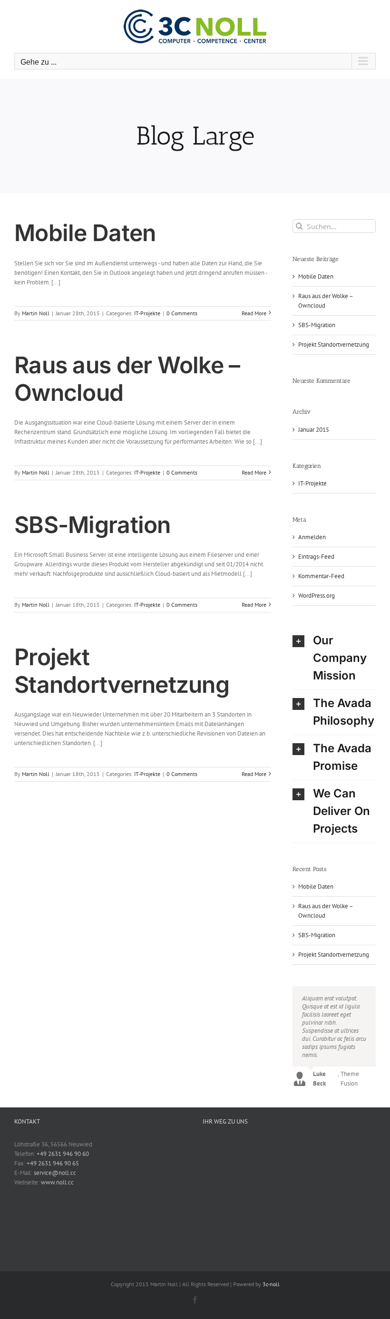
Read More (254, 313)
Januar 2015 (313, 430)
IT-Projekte (147, 313)
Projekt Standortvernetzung (121, 670)
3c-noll (271, 1284)
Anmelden (312, 537)
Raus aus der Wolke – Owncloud (127, 379)
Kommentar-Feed (321, 576)
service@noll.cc (55, 1173)
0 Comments (181, 313)
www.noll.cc (57, 1182)
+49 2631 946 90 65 (53, 1163)
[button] (334, 658)
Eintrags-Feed (316, 557)
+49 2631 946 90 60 (63, 1154)
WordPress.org (316, 596)
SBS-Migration (92, 525)
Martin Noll (35, 313)
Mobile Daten (85, 233)
